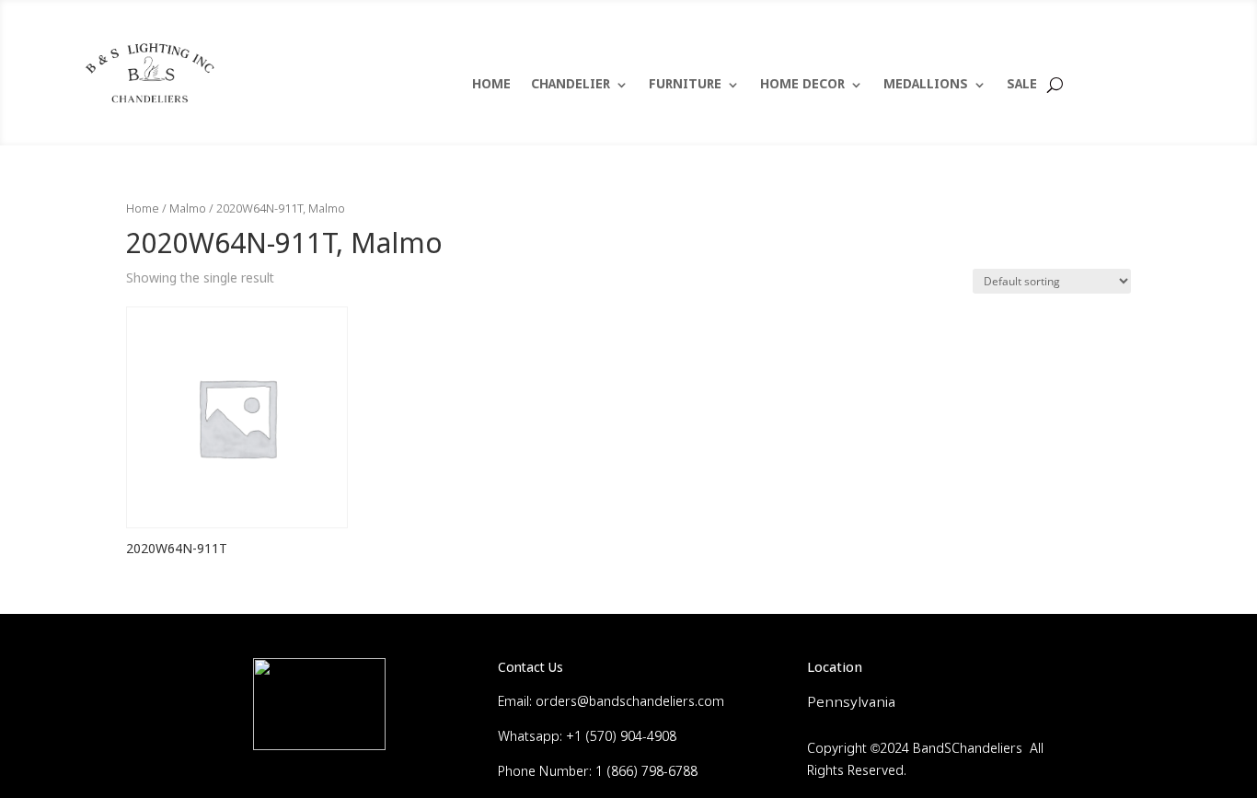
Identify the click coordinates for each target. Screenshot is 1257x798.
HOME (491, 85)
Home (142, 209)
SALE (1022, 85)
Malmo (187, 209)
